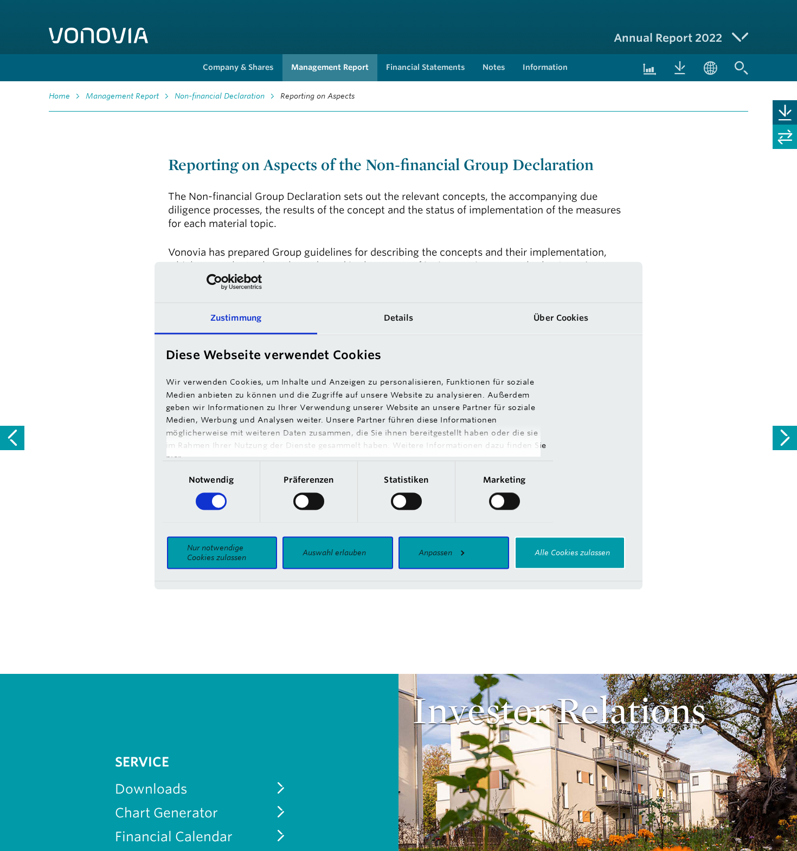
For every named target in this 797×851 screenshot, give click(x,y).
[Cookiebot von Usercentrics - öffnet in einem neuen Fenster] (214, 282)
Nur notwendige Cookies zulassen (216, 552)
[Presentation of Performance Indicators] (12, 438)
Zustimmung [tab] (235, 318)
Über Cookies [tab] (561, 318)
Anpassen (435, 552)
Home (59, 96)
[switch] (308, 501)
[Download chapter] (785, 112)
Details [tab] (399, 318)
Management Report (122, 96)
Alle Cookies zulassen (572, 552)
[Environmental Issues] (785, 438)
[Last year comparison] (785, 137)
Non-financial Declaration (220, 96)
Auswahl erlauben (334, 552)
